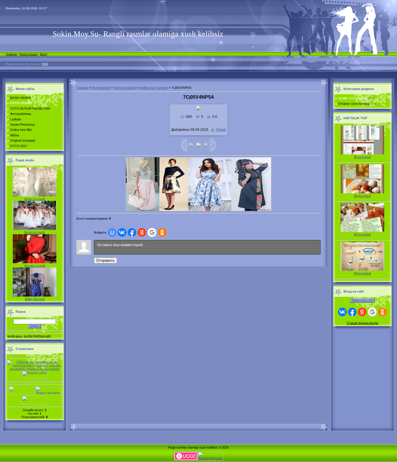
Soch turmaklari (125, 87)
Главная (11, 54)
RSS (45, 64)
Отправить (105, 260)
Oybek (221, 130)
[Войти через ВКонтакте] (122, 232)
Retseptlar (362, 157)
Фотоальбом (101, 87)
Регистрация (28, 54)
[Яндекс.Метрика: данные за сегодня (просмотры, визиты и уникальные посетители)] (48, 390)
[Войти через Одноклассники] (162, 232)
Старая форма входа (362, 323)
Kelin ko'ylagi (35, 199)
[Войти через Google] (152, 232)
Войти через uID (362, 300)
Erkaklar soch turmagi (353, 103)
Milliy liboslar (34, 299)
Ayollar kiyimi (35, 266)
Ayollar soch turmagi (153, 87)
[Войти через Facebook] (132, 232)
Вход (43, 54)
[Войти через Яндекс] (141, 232)
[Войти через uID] (112, 232)
